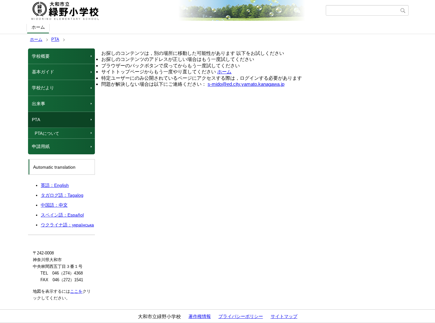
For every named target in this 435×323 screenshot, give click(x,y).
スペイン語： (62, 214)
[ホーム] (177, 10)
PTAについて (47, 133)
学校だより (43, 87)
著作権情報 (200, 316)
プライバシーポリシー (240, 316)
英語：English (55, 185)
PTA (55, 39)
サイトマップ (284, 316)
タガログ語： (62, 195)
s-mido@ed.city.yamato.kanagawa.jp (246, 84)
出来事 (38, 103)
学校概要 (41, 56)
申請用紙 (41, 146)
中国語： (54, 205)
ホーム (38, 27)
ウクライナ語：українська (67, 224)
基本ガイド (43, 71)
